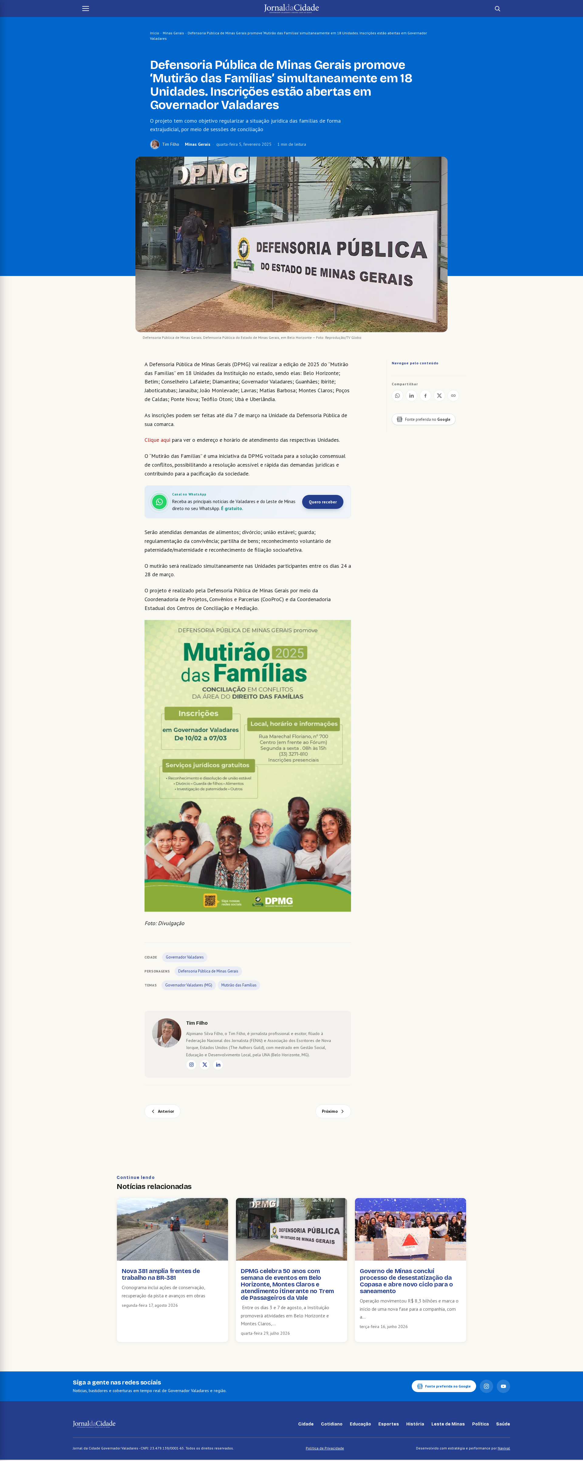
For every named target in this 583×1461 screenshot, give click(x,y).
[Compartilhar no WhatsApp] (397, 395)
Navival (504, 1448)
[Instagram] (191, 1065)
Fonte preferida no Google (448, 1386)
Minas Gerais (173, 33)
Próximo (330, 1111)
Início (154, 33)
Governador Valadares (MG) (188, 985)
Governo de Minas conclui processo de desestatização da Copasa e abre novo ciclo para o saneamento (406, 1281)
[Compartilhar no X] (439, 395)
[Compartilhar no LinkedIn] (411, 395)
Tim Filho (170, 144)
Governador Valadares (185, 957)
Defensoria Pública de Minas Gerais (208, 971)
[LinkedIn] (218, 1065)
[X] (204, 1065)
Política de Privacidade (325, 1448)
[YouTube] (503, 1386)
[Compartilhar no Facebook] (425, 395)
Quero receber (323, 502)
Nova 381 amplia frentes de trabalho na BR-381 (161, 1274)
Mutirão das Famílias (239, 985)
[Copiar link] (453, 395)
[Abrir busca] (497, 8)
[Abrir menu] (85, 8)
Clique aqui (157, 439)
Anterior (166, 1111)
